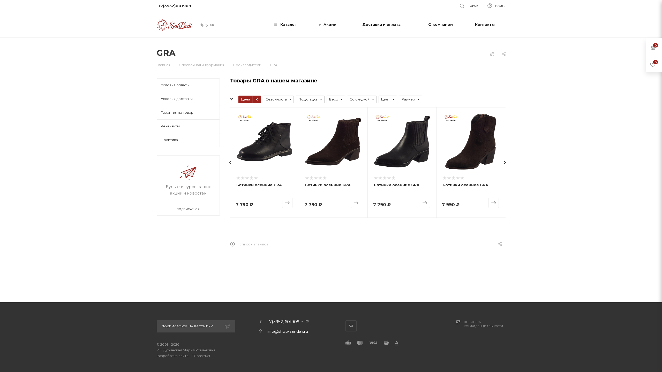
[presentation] (230, 162)
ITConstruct (200, 356)
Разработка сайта (173, 356)
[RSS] (492, 53)
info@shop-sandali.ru (328, 6)
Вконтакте (351, 325)
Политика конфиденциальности (483, 324)
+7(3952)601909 (283, 322)
